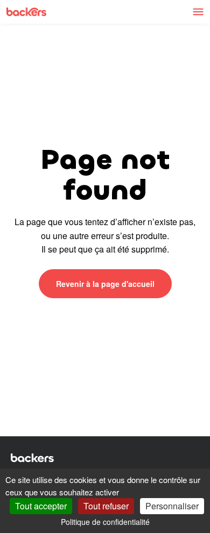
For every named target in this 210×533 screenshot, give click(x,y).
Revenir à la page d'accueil (105, 283)
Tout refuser (106, 506)
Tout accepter (41, 506)
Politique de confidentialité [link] (105, 521)
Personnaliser (172, 506)
